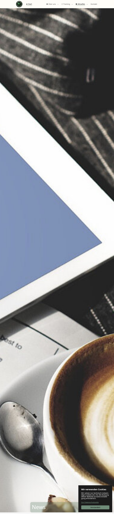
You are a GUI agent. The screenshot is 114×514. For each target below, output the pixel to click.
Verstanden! (95, 507)
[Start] (19, 4)
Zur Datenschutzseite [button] (90, 502)
